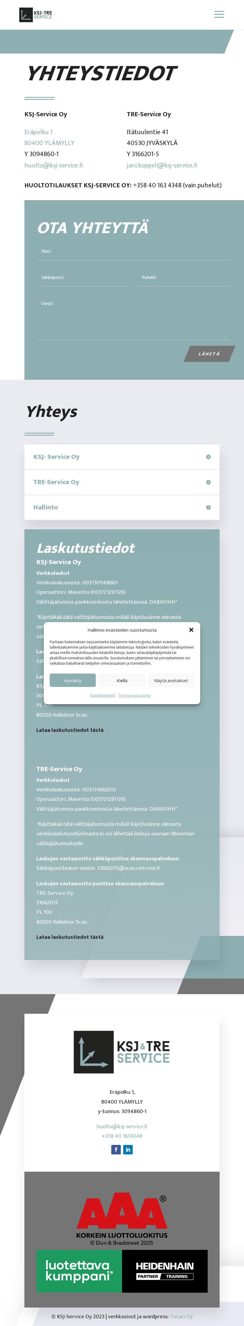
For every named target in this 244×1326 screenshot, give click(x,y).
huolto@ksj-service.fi (53, 165)
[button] (191, 630)
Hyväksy (73, 680)
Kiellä (122, 680)
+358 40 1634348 (122, 1136)
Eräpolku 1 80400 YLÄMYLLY (49, 138)
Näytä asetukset (171, 680)
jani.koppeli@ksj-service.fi (162, 165)
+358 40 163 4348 (157, 185)
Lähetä (209, 354)
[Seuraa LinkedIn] (128, 1149)
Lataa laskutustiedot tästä (70, 730)
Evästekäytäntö (102, 695)
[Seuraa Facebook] (116, 1149)
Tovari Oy (181, 1316)
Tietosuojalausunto (134, 695)
